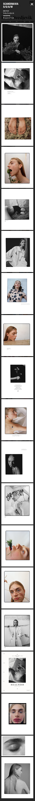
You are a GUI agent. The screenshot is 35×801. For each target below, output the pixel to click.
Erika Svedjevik (8, 13)
